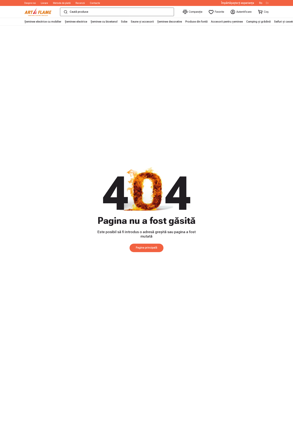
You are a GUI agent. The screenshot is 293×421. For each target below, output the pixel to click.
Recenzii (80, 3)
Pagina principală (146, 247)
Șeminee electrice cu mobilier (42, 21)
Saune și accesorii (142, 21)
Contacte (95, 3)
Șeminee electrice (76, 21)
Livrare (44, 3)
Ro (260, 3)
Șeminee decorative (169, 21)
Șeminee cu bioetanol (104, 21)
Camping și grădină (258, 21)
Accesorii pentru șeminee (227, 21)
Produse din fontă (196, 21)
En (267, 3)
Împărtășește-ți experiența (237, 3)
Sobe (124, 21)
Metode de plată (62, 3)
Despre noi (30, 3)
